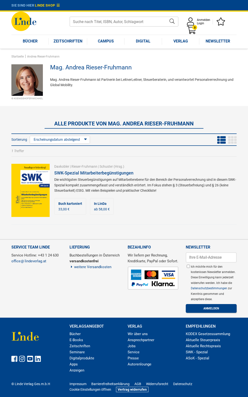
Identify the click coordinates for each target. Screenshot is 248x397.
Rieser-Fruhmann (84, 166)
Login (200, 23)
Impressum (78, 384)
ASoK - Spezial (197, 358)
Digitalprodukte (82, 358)
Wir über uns (138, 334)
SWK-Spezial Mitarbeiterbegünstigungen (93, 172)
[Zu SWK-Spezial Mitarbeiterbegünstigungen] (30, 190)
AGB (137, 384)
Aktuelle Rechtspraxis (203, 346)
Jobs (132, 346)
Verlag (180, 41)
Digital (143, 41)
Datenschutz (182, 384)
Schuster (106, 166)
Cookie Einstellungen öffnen (90, 389)
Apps (74, 364)
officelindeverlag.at (28, 261)
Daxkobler (61, 166)
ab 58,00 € (102, 206)
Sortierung (19, 139)
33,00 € (70, 206)
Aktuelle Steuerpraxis (203, 340)
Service (134, 352)
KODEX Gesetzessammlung (208, 334)
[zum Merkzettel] (221, 23)
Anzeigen (77, 370)
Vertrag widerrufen (132, 389)
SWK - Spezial (197, 352)
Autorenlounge (139, 364)
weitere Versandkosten (92, 267)
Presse (133, 358)
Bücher (30, 41)
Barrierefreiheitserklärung (110, 384)
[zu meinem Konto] (191, 23)
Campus (106, 41)
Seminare (77, 352)
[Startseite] (23, 21)
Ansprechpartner (141, 340)
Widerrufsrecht (157, 384)
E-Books (76, 340)
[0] (192, 31)
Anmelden (203, 20)
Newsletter (218, 41)
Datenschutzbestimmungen (209, 288)
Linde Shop (46, 5)
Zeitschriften (68, 41)
